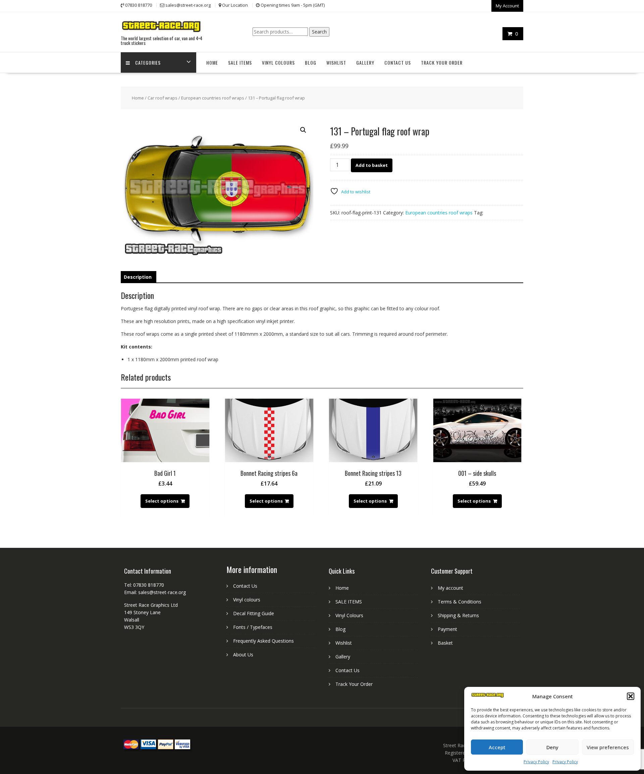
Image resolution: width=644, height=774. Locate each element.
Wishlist (336, 62)
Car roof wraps (162, 98)
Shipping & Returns (458, 615)
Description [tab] (138, 277)
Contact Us (397, 62)
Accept (497, 747)
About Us (243, 654)
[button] (630, 696)
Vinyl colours (246, 599)
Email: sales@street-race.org (155, 592)
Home (212, 62)
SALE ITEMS (240, 62)
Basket (445, 643)
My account (450, 588)
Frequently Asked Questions (263, 641)
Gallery (365, 62)
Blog (310, 62)
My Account (507, 6)
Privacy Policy (536, 762)
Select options (161, 501)
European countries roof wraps (212, 98)
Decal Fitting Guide (253, 613)
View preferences (608, 747)
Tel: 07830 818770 (144, 585)
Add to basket (372, 165)
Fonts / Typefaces (252, 627)
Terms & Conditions (459, 601)
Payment (447, 629)
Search (319, 31)
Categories (148, 62)
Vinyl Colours (278, 62)
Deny (552, 747)
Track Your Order (442, 62)
